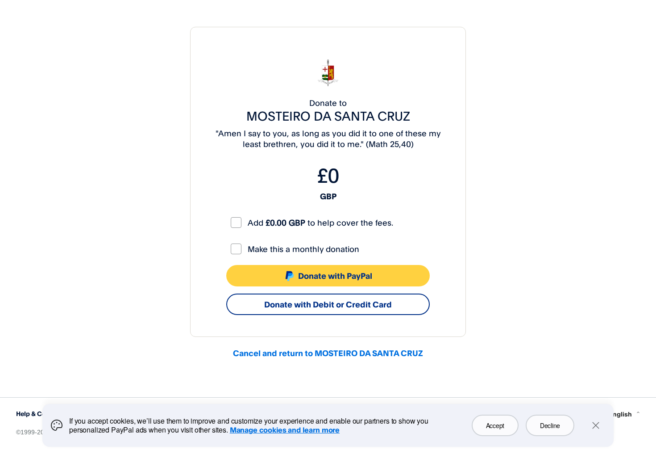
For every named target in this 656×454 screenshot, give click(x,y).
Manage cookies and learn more (285, 429)
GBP (328, 196)
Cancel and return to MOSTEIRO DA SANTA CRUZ (328, 353)
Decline (550, 425)
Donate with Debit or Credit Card (328, 304)
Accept (495, 425)
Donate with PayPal (335, 276)
